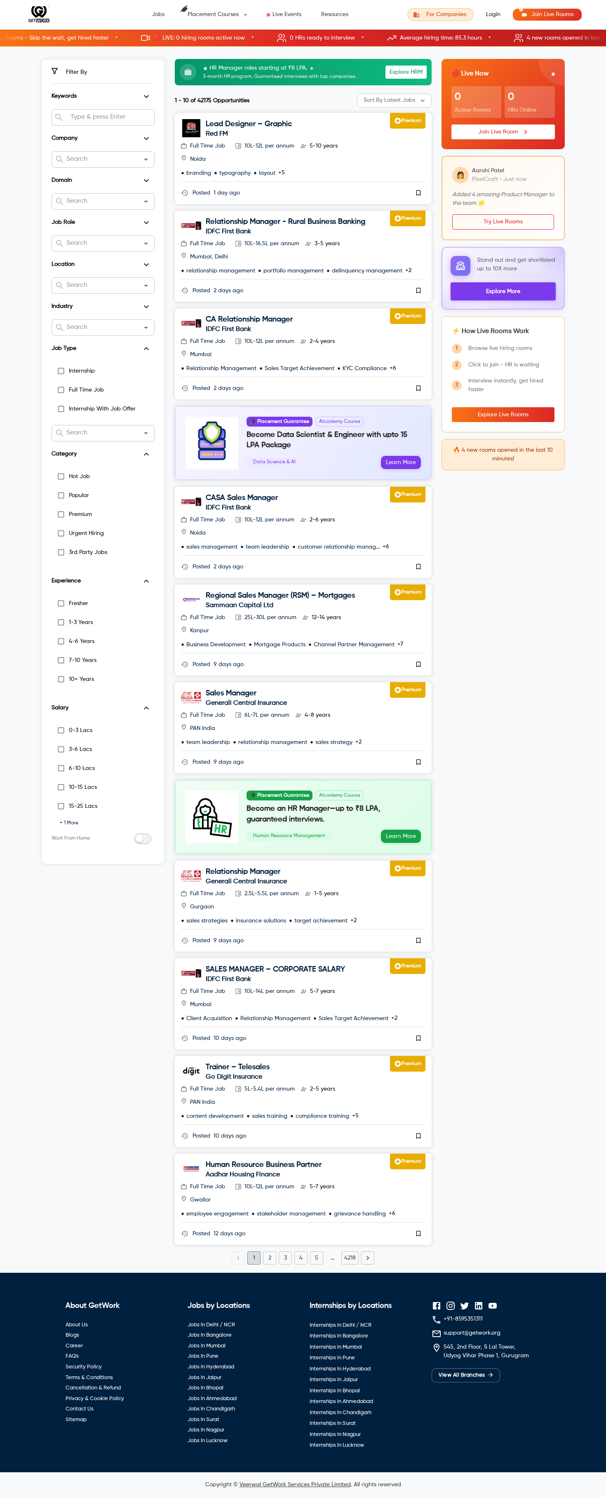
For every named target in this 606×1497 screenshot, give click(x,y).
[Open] (146, 159)
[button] (303, 38)
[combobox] (109, 117)
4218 (350, 1258)
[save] (418, 193)
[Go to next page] (367, 1258)
